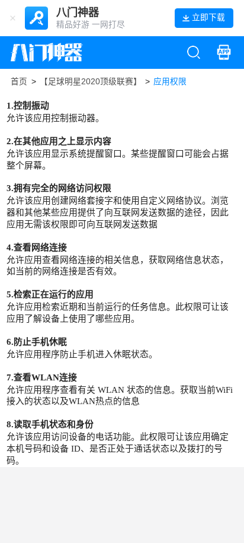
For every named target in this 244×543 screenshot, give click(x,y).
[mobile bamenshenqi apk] (223, 52)
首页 (19, 81)
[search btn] (193, 52)
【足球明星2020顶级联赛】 (91, 81)
